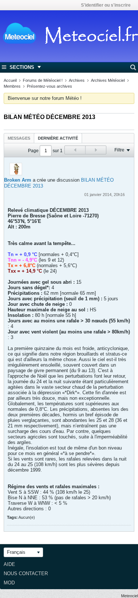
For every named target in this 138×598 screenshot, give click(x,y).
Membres (12, 86)
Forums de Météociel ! (43, 80)
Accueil (10, 80)
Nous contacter (26, 573)
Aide (9, 564)
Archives (77, 80)
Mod (9, 582)
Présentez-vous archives (49, 86)
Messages (19, 138)
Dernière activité (58, 138)
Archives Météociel (108, 80)
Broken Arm (17, 180)
